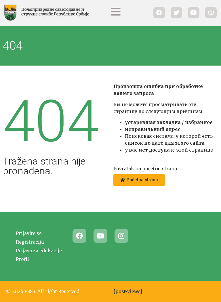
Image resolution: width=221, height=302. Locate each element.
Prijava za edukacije (39, 250)
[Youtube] (100, 236)
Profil (22, 259)
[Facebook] (79, 236)
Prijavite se (29, 233)
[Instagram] (121, 236)
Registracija (30, 242)
